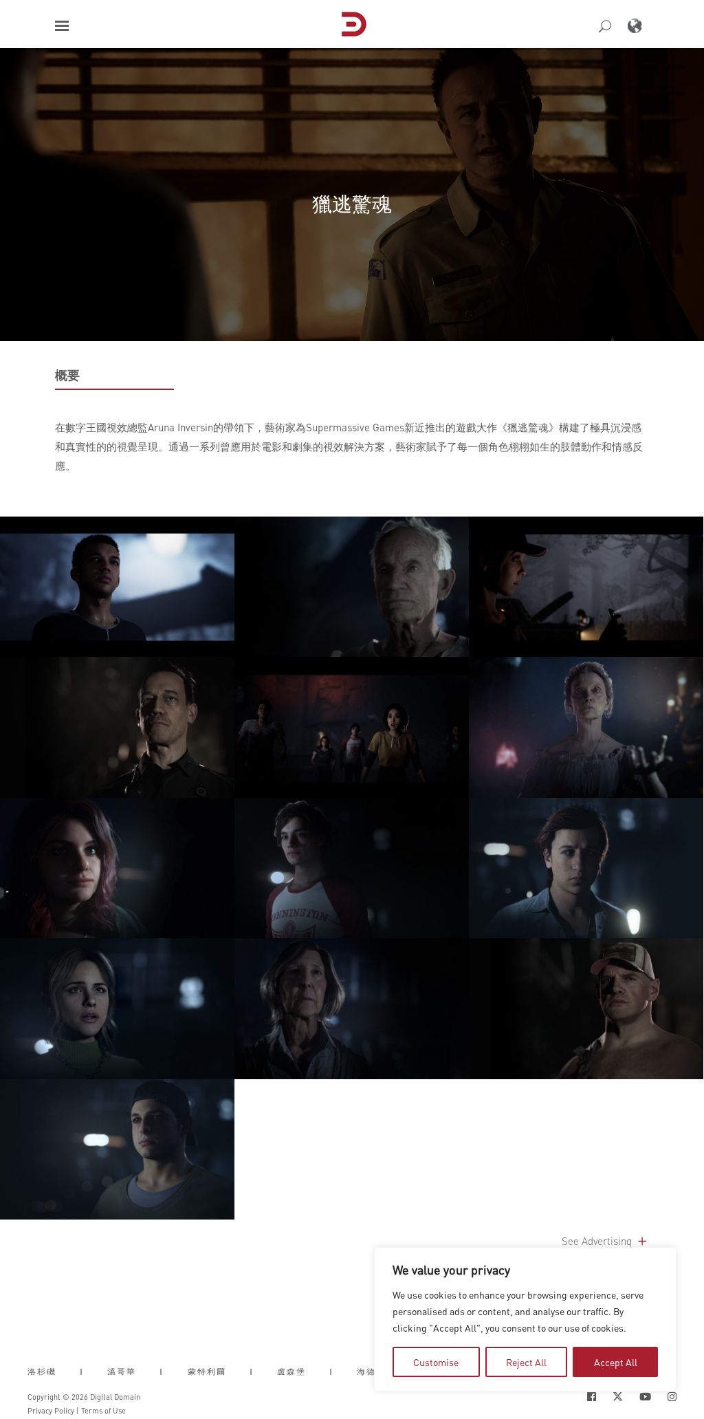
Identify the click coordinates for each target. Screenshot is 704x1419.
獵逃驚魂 (352, 203)
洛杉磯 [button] (42, 1371)
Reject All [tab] (526, 1362)
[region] (525, 1319)
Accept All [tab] (615, 1362)
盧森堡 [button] (291, 1371)
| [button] (82, 1371)
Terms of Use (103, 1411)
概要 (67, 375)
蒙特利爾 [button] (207, 1371)
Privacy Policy (51, 1411)
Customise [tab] (436, 1362)
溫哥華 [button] (121, 1371)
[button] (62, 26)
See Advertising (598, 1241)
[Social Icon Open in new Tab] (591, 1397)
